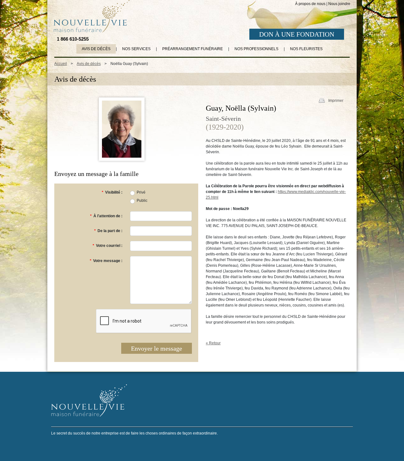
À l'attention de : (106, 216)
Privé (141, 192)
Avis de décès (96, 49)
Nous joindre (339, 4)
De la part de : (108, 231)
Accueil (60, 63)
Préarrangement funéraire (192, 49)
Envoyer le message (156, 348)
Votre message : (106, 261)
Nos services (136, 49)
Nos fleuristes (306, 49)
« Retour (213, 343)
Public (142, 200)
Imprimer (335, 100)
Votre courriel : (107, 246)
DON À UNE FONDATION (296, 34)
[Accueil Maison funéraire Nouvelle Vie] (90, 16)
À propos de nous (310, 4)
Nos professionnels (256, 49)
